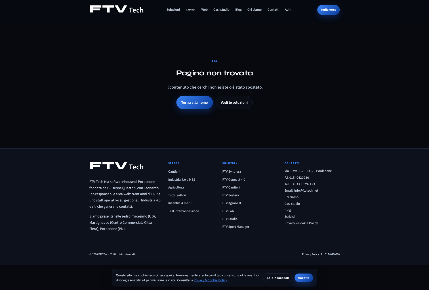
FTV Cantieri (231, 187)
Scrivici (289, 217)
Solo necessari (278, 278)
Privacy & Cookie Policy (301, 223)
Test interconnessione (183, 211)
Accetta (303, 278)
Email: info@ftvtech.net (301, 190)
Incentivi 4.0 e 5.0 (180, 203)
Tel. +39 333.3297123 (299, 184)
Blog (238, 10)
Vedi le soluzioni (234, 102)
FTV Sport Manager (235, 227)
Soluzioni (173, 10)
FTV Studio (230, 219)
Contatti (273, 10)
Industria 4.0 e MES (181, 180)
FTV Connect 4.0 (233, 180)
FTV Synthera (231, 172)
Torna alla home (194, 102)
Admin (289, 10)
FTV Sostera (230, 195)
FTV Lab (228, 211)
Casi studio (221, 10)
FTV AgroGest (231, 203)
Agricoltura (176, 187)
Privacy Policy (310, 254)
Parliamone (328, 10)
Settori (191, 10)
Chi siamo (254, 10)
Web (204, 10)
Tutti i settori (177, 195)
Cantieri (174, 172)
